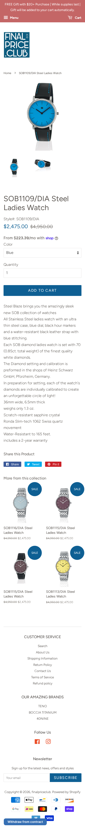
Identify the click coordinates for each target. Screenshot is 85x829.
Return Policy (42, 665)
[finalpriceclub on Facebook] (37, 742)
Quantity (11, 264)
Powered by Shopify (66, 792)
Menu (13, 18)
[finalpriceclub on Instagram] (48, 742)
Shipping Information (42, 658)
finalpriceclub (41, 792)
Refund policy (42, 683)
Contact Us (42, 671)
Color (8, 244)
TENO (42, 706)
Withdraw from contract (25, 822)
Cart (77, 18)
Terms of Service (42, 677)
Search (42, 646)
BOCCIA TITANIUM (42, 712)
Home (7, 73)
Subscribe (65, 777)
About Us (42, 652)
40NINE (43, 718)
